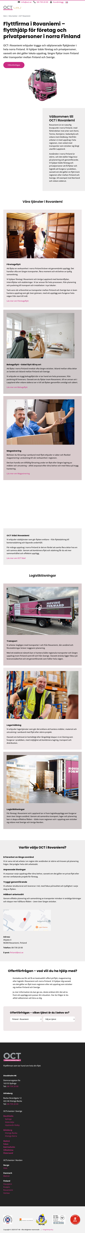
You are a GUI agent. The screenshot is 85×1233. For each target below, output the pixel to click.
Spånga (8, 1119)
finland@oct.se (16, 952)
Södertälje (9, 1122)
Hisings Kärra (11, 1136)
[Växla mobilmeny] (80, 8)
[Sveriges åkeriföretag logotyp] (26, 1219)
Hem (5, 16)
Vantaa (6, 1193)
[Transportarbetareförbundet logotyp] (7, 1216)
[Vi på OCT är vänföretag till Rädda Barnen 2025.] (75, 1214)
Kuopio (6, 1187)
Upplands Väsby (12, 1125)
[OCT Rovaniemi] (27, 910)
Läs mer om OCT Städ (16, 558)
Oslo (5, 1168)
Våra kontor (13, 16)
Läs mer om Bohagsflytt (17, 387)
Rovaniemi (8, 1190)
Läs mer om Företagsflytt (18, 301)
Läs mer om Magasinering (18, 473)
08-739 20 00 (12, 1086)
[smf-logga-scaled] (41, 1214)
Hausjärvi (7, 1184)
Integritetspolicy (47, 1230)
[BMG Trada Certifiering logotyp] (58, 1216)
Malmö (6, 1176)
